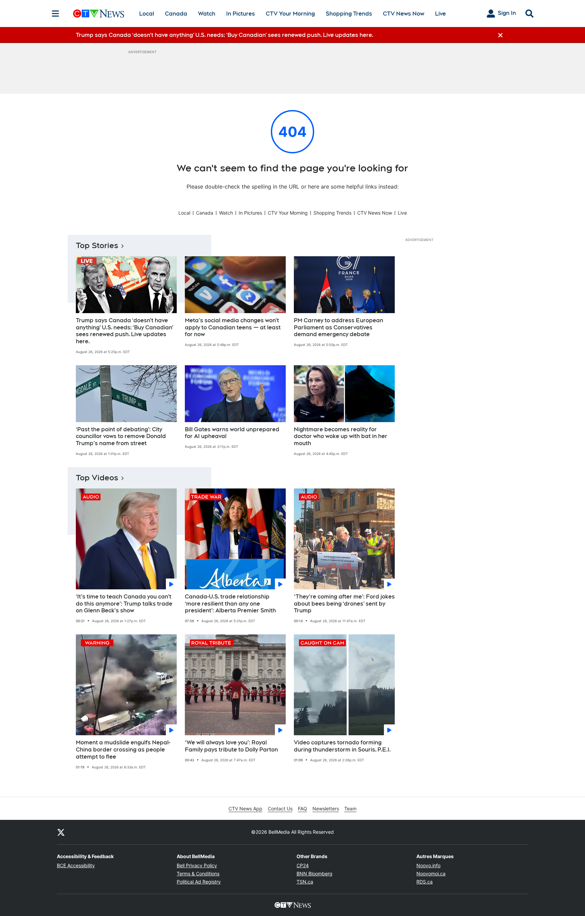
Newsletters (325, 808)
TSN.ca (305, 882)
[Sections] (55, 13)
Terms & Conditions (198, 873)
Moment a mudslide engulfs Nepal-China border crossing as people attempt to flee (123, 749)
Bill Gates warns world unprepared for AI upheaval (232, 433)
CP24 (303, 865)
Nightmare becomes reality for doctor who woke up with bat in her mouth (340, 436)
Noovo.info (428, 865)
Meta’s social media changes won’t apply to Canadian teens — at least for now (233, 327)
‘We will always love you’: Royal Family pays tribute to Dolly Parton (231, 746)
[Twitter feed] (61, 832)
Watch (206, 13)
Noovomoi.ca (431, 873)
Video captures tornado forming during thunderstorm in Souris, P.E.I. (342, 746)
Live (440, 13)
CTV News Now (403, 13)
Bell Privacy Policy (197, 865)
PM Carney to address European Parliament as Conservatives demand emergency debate (338, 327)
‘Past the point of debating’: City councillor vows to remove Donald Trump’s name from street (121, 436)
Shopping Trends (349, 13)
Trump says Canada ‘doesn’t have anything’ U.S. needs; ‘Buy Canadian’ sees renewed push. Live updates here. (124, 331)
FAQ (302, 808)
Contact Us (280, 808)
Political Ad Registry (199, 882)
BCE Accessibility (76, 865)
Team (350, 808)
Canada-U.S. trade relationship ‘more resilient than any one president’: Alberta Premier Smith (230, 603)
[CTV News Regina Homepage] (98, 13)
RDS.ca (424, 882)
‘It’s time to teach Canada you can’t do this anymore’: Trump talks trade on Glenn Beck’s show (124, 603)
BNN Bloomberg (314, 873)
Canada (176, 13)
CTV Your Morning (290, 13)
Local (146, 13)
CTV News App (245, 808)
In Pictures (240, 13)
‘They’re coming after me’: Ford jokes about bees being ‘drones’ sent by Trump (344, 603)
